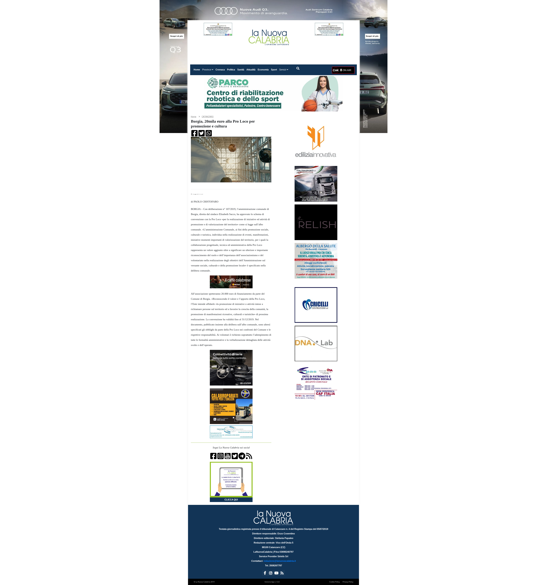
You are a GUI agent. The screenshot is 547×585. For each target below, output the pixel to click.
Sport (274, 69)
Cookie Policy (334, 582)
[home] (269, 36)
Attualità (250, 69)
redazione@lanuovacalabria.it (280, 561)
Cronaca (220, 69)
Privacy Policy (348, 582)
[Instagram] (271, 573)
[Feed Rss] (282, 573)
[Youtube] (276, 573)
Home (197, 69)
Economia (263, 69)
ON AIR (346, 70)
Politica (231, 69)
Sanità (240, 69)
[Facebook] (265, 573)
